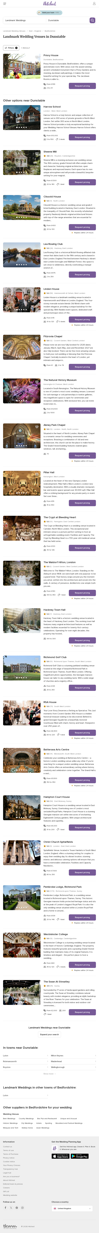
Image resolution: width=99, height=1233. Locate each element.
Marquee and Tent (10, 1128)
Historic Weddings (10, 1123)
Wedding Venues (11, 1114)
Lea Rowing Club (53, 244)
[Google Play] (80, 1158)
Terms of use (8, 1150)
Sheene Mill (50, 151)
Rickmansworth (10, 1061)
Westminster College (56, 934)
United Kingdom (64, 1208)
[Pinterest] (16, 1207)
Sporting (48, 1123)
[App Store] (61, 1158)
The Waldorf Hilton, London (60, 562)
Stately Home (27, 1128)
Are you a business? (11, 1176)
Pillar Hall (49, 472)
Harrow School (52, 106)
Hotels (39, 1123)
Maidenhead (56, 1061)
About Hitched (9, 1180)
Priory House (51, 55)
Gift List (6, 1191)
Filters (12, 48)
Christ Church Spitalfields (58, 842)
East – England (35, 31)
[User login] (94, 3)
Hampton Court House (57, 797)
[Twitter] (11, 1207)
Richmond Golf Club (55, 657)
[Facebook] (5, 1207)
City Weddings (27, 1123)
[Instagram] (22, 1207)
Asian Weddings (42, 1128)
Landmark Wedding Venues (14, 31)
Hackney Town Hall (54, 609)
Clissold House (52, 196)
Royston (6, 1067)
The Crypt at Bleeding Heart (60, 517)
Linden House (51, 289)
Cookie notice (9, 1161)
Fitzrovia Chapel (53, 336)
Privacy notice (8, 1158)
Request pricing (82, 86)
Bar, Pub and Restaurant (47, 1118)
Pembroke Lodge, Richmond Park (63, 886)
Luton (5, 1055)
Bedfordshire (50, 31)
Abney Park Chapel (54, 425)
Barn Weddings (9, 1118)
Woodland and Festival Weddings (68, 1123)
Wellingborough (58, 1067)
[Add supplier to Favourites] (36, 57)
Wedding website (10, 1195)
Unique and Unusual (68, 1118)
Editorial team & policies (13, 1184)
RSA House (50, 702)
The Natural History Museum (60, 380)
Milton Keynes (57, 1055)
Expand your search (49, 1034)
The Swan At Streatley (57, 981)
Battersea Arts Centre (56, 749)
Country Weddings (26, 1118)
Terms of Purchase (10, 1154)
